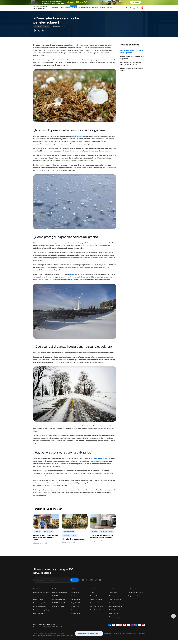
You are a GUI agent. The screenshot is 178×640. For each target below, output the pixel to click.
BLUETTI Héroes (57, 596)
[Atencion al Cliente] (126, 7)
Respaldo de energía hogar (41, 610)
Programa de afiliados (134, 596)
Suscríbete (74, 580)
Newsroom (74, 610)
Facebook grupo (76, 596)
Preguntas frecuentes (96, 606)
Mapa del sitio (75, 599)
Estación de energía (39, 613)
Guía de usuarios (95, 603)
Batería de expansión (39, 603)
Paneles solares (38, 599)
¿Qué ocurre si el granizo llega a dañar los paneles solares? (130, 63)
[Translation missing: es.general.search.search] (130, 7)
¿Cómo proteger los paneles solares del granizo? (132, 57)
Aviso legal (93, 596)
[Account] (134, 7)
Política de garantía (115, 610)
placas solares (79, 136)
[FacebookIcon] (87, 580)
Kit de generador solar (40, 606)
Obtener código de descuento (60, 592)
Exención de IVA (95, 610)
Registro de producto (115, 606)
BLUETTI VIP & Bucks (58, 606)
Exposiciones (75, 606)
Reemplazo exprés (114, 603)
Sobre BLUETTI (75, 613)
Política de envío (114, 613)
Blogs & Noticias (76, 603)
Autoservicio (113, 596)
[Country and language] (142, 7)
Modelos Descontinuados (41, 592)
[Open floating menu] (173, 616)
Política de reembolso (115, 599)
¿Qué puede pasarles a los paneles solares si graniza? (131, 51)
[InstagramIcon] (83, 580)
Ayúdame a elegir (114, 617)
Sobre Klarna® (113, 592)
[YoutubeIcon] (99, 580)
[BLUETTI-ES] (41, 8)
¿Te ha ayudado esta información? (87, 633)
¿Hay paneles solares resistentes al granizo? (131, 69)
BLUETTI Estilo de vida (58, 603)
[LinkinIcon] (91, 580)
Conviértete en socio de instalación (136, 592)
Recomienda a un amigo (59, 599)
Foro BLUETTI (75, 592)
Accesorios (36, 596)
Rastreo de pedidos (96, 599)
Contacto (93, 592)
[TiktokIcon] (95, 580)
